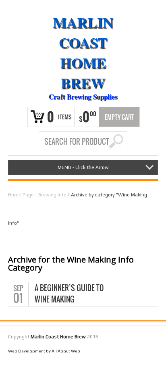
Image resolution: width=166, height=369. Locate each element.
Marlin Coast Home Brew (83, 52)
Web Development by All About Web (44, 350)
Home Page (21, 195)
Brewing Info (52, 195)
